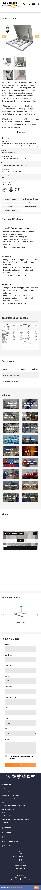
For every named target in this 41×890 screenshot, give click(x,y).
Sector (7, 676)
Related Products (30, 206)
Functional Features (10, 199)
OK (36, 887)
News (3, 812)
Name (7, 644)
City (6, 729)
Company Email (11, 697)
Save (21, 765)
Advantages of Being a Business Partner (13, 806)
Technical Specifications (30, 199)
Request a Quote (10, 210)
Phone (7, 708)
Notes (7, 739)
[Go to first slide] (37, 615)
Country (8, 718)
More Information (16, 887)
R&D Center (5, 823)
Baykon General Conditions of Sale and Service (15, 819)
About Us (4, 788)
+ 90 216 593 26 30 (20, 856)
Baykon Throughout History (10, 799)
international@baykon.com (20, 863)
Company (8, 665)
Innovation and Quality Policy (10, 795)
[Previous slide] (3, 615)
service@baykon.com (20, 865)
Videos (10, 206)
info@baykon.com (20, 868)
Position (8, 687)
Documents (10, 203)
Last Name (9, 655)
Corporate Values (7, 792)
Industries (31, 203)
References (5, 802)
